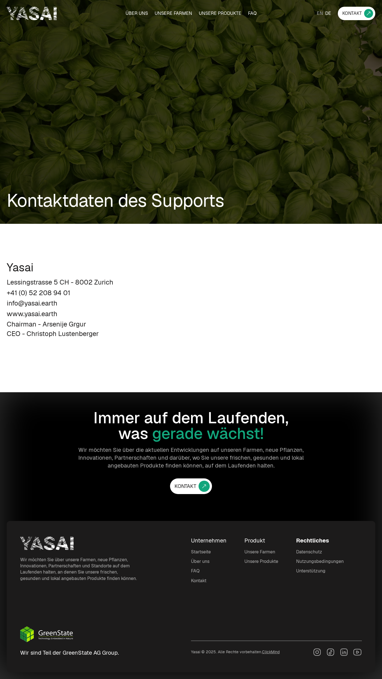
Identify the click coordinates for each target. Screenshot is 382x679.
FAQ (252, 13)
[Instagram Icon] (317, 652)
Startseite (201, 552)
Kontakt (198, 581)
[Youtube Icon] (357, 652)
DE (328, 13)
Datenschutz (309, 552)
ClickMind (271, 651)
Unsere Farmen (173, 13)
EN (320, 13)
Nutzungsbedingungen (320, 561)
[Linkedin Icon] (343, 652)
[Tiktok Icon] (330, 652)
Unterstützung (311, 571)
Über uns (137, 13)
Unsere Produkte (220, 13)
